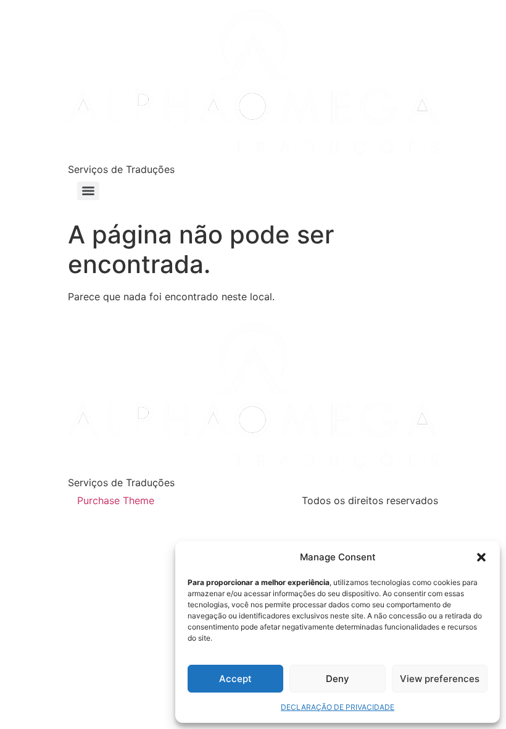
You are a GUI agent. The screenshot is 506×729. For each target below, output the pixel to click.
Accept (235, 679)
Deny (337, 679)
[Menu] (88, 191)
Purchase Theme (115, 500)
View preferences (439, 679)
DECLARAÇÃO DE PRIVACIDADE (337, 707)
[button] (481, 557)
